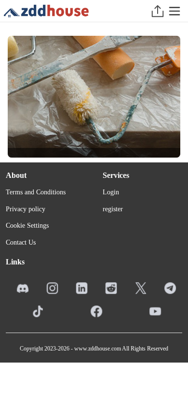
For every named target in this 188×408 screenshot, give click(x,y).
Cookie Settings (27, 225)
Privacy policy (25, 209)
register (113, 209)
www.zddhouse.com (97, 348)
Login (111, 192)
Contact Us (21, 242)
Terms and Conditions (36, 192)
